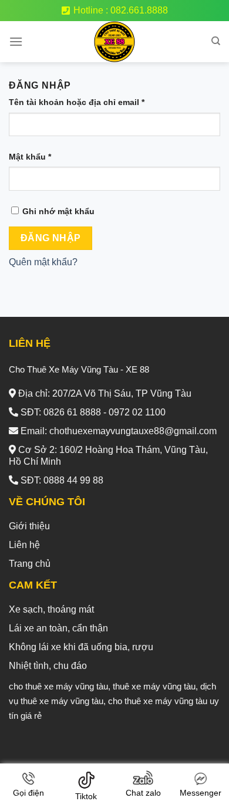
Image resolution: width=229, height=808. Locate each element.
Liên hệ (24, 545)
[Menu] (16, 41)
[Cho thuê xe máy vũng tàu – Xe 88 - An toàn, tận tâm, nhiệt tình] (115, 41)
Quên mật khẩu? (43, 262)
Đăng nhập (51, 238)
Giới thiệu (29, 526)
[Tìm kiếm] (215, 41)
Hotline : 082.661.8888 (120, 10)
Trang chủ (29, 564)
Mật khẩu (30, 156)
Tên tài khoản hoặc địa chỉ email (76, 102)
